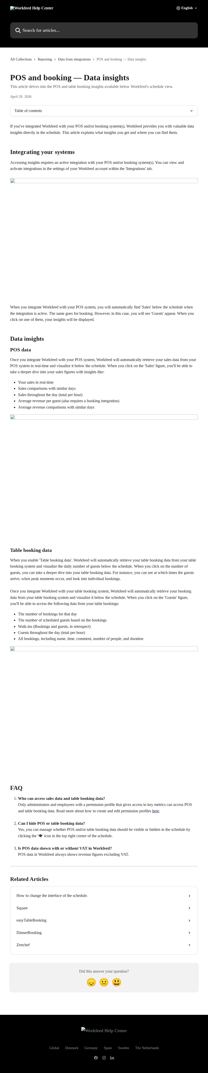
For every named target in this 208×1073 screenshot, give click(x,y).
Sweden (123, 1048)
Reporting (45, 59)
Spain (108, 1048)
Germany (91, 1048)
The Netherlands (147, 1048)
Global (54, 1048)
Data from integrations (74, 59)
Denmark (71, 1048)
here (155, 811)
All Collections (21, 59)
